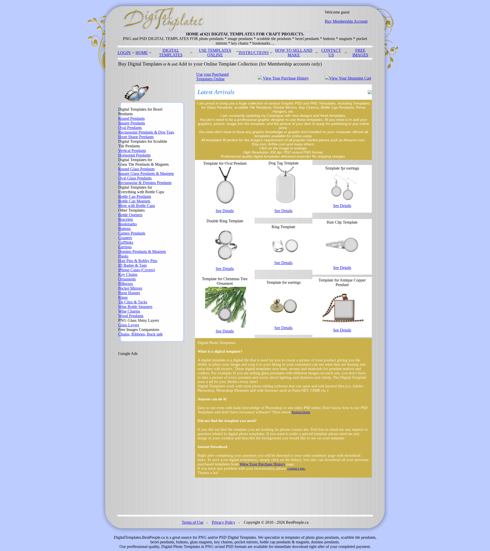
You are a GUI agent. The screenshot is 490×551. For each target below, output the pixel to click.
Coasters (125, 238)
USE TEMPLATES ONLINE (215, 52)
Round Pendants (131, 118)
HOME (142, 52)
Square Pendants (131, 123)
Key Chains (127, 274)
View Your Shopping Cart (350, 78)
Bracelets (125, 219)
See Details (225, 211)
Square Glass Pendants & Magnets (146, 173)
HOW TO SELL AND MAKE (293, 52)
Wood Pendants (130, 316)
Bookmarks (127, 224)
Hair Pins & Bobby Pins (137, 261)
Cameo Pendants (131, 233)
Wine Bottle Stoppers (135, 306)
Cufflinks (125, 242)
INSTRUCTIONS (254, 52)
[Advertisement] (138, 432)
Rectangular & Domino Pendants (145, 183)
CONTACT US (331, 52)
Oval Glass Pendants (135, 178)
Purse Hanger (129, 293)
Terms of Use (192, 522)
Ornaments (127, 279)
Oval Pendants (130, 127)
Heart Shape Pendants (136, 137)
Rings (123, 297)
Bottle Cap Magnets (134, 201)
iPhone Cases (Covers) (136, 270)
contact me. (296, 468)
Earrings (125, 247)
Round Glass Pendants (136, 169)
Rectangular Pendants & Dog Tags (146, 132)
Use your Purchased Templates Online (212, 76)
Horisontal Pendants (134, 155)
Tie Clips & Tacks (132, 302)
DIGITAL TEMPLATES (170, 52)
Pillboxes (125, 283)
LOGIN (124, 52)
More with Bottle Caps (136, 205)
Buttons (124, 228)
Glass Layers (128, 325)
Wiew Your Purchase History (262, 464)
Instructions (301, 412)
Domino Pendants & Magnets (142, 251)
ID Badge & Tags (132, 265)
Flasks (123, 256)
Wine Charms (129, 311)
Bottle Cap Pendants (134, 196)
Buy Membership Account (346, 21)
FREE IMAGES (360, 52)
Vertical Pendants (132, 150)
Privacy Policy (223, 522)
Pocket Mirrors (130, 288)
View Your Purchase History (286, 78)
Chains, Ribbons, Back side (140, 334)
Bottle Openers (130, 215)
